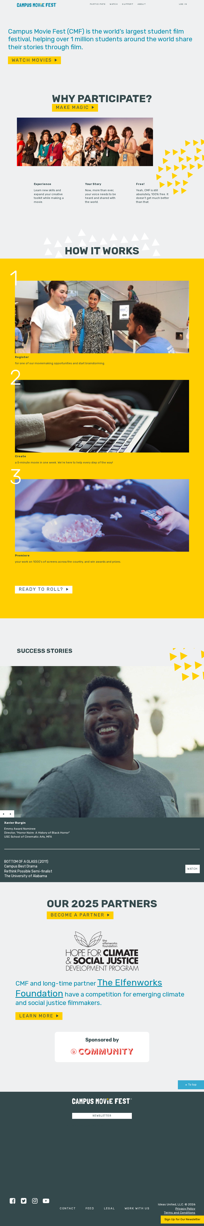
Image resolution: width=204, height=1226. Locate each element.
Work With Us (137, 1208)
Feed (90, 1208)
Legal (109, 1208)
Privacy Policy (185, 1208)
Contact (68, 1208)
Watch (114, 4)
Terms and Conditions (179, 1212)
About (142, 4)
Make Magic (72, 107)
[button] (3, 813)
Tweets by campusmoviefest (84, 1125)
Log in (183, 4)
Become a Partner (77, 915)
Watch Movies (32, 60)
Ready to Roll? (41, 589)
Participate (97, 4)
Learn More (36, 1016)
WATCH (192, 868)
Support (127, 4)
